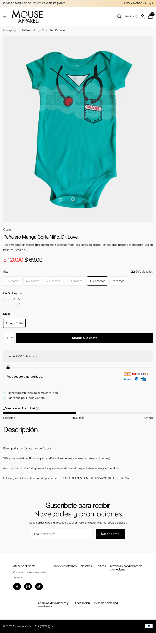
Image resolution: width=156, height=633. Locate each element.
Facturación (82, 603)
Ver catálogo (5, 16)
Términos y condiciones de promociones (126, 567)
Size (78, 271)
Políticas (101, 566)
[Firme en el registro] (143, 16)
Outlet (7, 229)
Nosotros (86, 566)
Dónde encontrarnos (64, 566)
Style (6, 314)
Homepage (9, 30)
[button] (13, 334)
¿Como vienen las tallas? (19, 408)
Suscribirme (110, 534)
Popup (37, 408)
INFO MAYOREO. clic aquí (138, 3)
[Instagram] (28, 586)
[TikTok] (39, 586)
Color (13, 293)
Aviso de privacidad (106, 603)
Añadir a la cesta (85, 338)
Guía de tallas (144, 271)
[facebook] (17, 586)
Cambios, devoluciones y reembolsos (53, 604)
